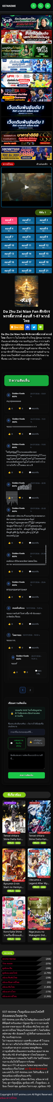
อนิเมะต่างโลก (8, 991)
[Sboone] (26, 109)
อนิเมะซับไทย (8, 986)
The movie (7, 963)
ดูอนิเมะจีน (7, 968)
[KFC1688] (26, 37)
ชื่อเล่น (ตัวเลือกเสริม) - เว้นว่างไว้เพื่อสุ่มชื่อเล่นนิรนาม (26, 725)
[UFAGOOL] (26, 80)
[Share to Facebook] (27, 327)
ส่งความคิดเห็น (26, 775)
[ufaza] (26, 95)
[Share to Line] (40, 327)
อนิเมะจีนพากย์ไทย (10, 982)
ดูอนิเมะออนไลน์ (9, 972)
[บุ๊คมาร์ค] (34, 6)
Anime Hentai (9, 958)
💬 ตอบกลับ (34, 408)
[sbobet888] (26, 153)
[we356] (26, 51)
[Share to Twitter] (34, 327)
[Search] (41, 6)
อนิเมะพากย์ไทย (9, 996)
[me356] (26, 66)
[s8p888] (26, 22)
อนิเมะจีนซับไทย (9, 977)
